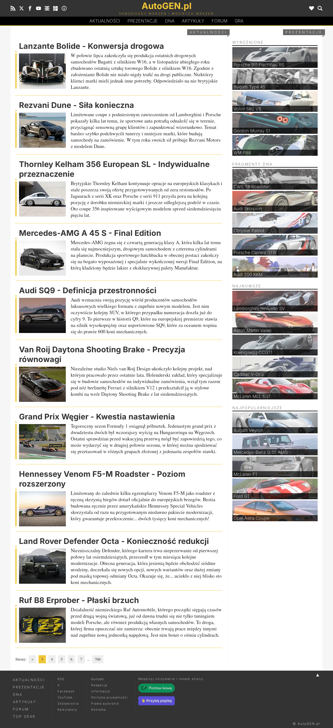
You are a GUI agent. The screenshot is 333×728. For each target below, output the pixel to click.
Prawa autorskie (105, 703)
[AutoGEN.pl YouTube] (38, 8)
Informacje (100, 691)
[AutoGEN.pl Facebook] (30, 8)
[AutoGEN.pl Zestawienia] (47, 8)
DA (170, 20)
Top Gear (24, 716)
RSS (61, 679)
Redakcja (99, 685)
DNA (17, 694)
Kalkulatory (67, 709)
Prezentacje (142, 20)
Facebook (66, 691)
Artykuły (193, 20)
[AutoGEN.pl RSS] (12, 8)
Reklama (98, 709)
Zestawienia (68, 703)
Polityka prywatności (109, 697)
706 (98, 659)
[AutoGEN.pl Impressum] (64, 8)
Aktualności (104, 20)
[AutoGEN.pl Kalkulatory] (55, 8)
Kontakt (97, 679)
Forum (219, 20)
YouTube (65, 697)
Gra (239, 20)
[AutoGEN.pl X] (21, 8)
